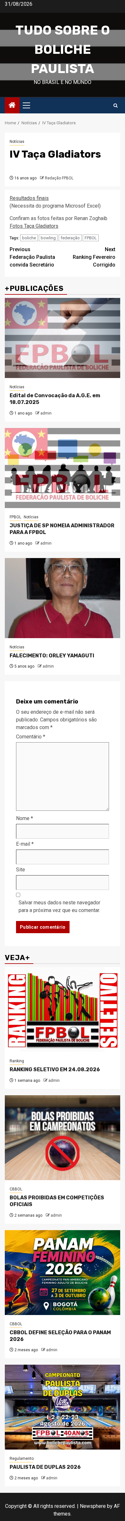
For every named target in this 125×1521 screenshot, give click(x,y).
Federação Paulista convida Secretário (32, 257)
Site (20, 870)
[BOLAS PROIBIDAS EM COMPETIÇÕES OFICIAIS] (62, 1137)
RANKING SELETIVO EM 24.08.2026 (55, 1069)
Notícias (17, 141)
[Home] (12, 105)
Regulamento (22, 1458)
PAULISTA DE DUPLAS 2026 (45, 1467)
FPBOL (91, 237)
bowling (48, 237)
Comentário (30, 737)
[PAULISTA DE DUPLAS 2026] (62, 1407)
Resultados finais (29, 198)
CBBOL (16, 1189)
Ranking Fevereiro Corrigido (94, 257)
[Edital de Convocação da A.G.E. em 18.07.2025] (62, 338)
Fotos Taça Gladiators (34, 226)
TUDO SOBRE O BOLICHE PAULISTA (62, 49)
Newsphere (93, 1506)
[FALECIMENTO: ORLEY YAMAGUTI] (62, 598)
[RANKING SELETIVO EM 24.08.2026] (62, 1009)
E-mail (25, 844)
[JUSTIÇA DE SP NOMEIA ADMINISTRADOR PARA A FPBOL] (62, 468)
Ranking (17, 1061)
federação (70, 237)
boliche (29, 237)
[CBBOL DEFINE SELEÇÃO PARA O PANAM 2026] (62, 1272)
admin (46, 413)
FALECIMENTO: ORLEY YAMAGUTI (52, 656)
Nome (24, 818)
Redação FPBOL (59, 178)
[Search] (116, 105)
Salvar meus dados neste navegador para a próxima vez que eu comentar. (59, 906)
